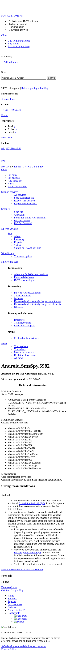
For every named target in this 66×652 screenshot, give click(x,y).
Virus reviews (21, 346)
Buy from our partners (19, 40)
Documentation (16, 27)
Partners (12, 607)
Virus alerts (19, 349)
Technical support (18, 24)
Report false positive (24, 200)
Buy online (13, 43)
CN (8, 166)
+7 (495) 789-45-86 (11, 110)
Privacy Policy (8, 649)
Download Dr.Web (18, 29)
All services (20, 194)
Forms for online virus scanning (30, 217)
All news (18, 358)
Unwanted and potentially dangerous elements (37, 304)
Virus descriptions (23, 256)
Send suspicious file (24, 197)
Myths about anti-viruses (26, 338)
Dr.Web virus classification (27, 292)
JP (26, 166)
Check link (19, 214)
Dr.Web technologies (24, 280)
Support (12, 601)
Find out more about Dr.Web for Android (22, 569)
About (17, 236)
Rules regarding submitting (35, 88)
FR (20, 166)
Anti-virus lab (15, 180)
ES (16, 166)
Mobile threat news (23, 352)
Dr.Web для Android (27, 552)
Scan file (18, 211)
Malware (18, 298)
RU (3, 166)
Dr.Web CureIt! (22, 220)
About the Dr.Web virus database (31, 274)
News (11, 183)
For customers (15, 604)
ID (41, 166)
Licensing (19, 239)
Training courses (22, 322)
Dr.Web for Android (32, 503)
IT (23, 166)
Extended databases (24, 277)
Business (12, 598)
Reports (18, 242)
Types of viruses (22, 295)
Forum (4, 115)
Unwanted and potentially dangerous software (37, 301)
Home (11, 595)
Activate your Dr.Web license (23, 21)
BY (38, 166)
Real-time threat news (25, 355)
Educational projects (24, 325)
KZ (30, 166)
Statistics (18, 245)
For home (12, 175)
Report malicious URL (25, 203)
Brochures (19, 319)
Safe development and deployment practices (23, 646)
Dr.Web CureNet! (23, 223)
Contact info (14, 613)
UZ (34, 166)
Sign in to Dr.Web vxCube (27, 248)
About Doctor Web (17, 186)
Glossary (18, 307)
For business (14, 177)
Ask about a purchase (18, 46)
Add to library (11, 62)
